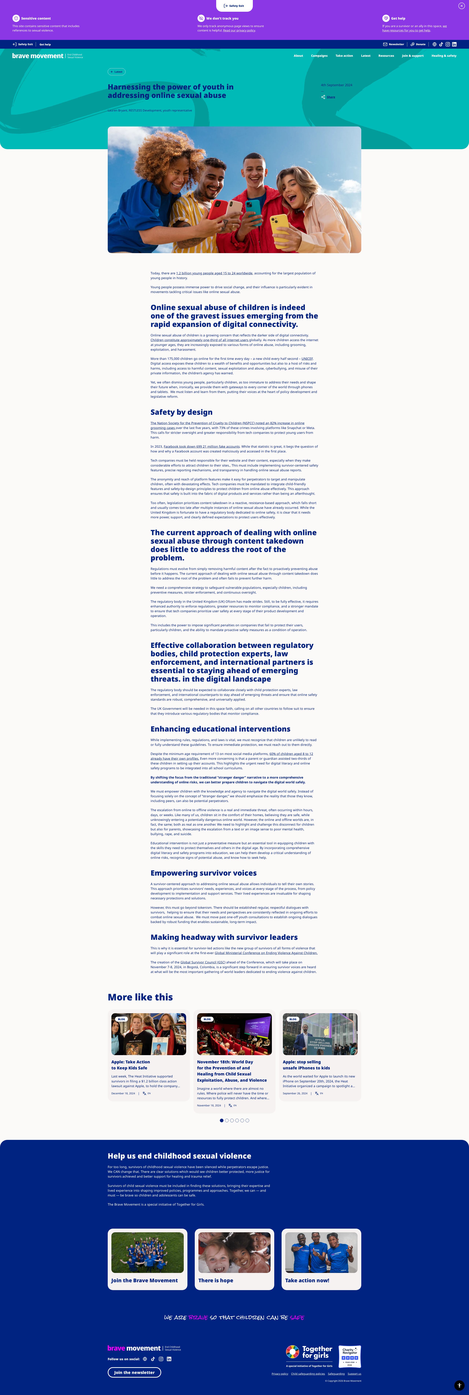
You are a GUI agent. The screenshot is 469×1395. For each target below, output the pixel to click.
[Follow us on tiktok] (441, 44)
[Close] (461, 6)
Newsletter (396, 44)
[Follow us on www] (434, 44)
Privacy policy (280, 1373)
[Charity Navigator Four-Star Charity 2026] (349, 1356)
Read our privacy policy (239, 30)
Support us (354, 1373)
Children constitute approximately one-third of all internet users (200, 340)
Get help (45, 44)
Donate (421, 44)
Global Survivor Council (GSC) (202, 962)
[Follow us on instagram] (448, 44)
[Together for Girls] (309, 1356)
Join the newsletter (134, 1372)
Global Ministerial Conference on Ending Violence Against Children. (266, 953)
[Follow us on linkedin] (454, 44)
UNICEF (307, 358)
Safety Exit (25, 44)
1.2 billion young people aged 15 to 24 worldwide (214, 273)
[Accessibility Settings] (459, 1385)
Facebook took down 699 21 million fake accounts (202, 446)
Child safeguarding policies (308, 1373)
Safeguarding (336, 1373)
